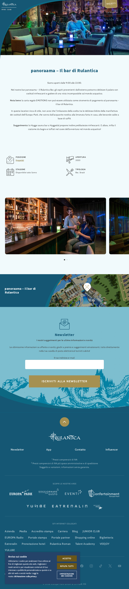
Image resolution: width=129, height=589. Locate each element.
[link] (64, 422)
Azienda (10, 531)
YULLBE (10, 550)
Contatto (80, 449)
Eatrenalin (11, 543)
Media (23, 531)
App (48, 449)
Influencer (112, 449)
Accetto (66, 558)
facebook (82, 566)
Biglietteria (106, 537)
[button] (55, 199)
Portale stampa (37, 537)
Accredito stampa (42, 531)
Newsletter (17, 449)
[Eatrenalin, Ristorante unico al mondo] (69, 506)
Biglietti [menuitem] (111, 3)
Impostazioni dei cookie (67, 575)
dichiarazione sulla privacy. (25, 576)
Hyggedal (20, 160)
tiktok (101, 566)
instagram (91, 566)
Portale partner (60, 537)
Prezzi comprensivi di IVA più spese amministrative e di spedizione (65, 463)
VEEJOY (104, 543)
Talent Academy (85, 543)
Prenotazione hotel (33, 543)
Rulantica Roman (60, 543)
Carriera (62, 531)
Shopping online (85, 537)
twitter (110, 566)
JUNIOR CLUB (91, 531)
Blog (75, 531)
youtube (119, 566)
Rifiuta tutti (67, 566)
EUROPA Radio (14, 537)
